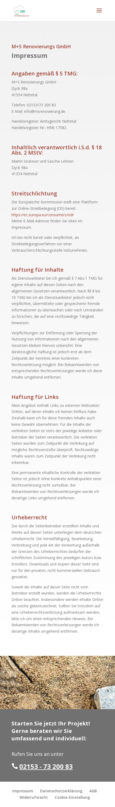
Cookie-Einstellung (72, 797)
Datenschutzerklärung (61, 790)
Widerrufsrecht (34, 797)
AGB (93, 790)
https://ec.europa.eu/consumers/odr (42, 214)
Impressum (22, 790)
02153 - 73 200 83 (46, 766)
